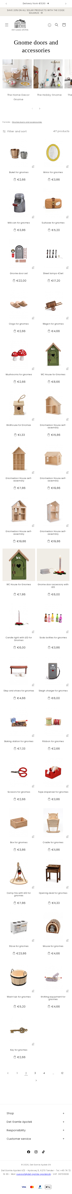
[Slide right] (39, 108)
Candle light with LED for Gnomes (19, 638)
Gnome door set (19, 273)
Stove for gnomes (19, 946)
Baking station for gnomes (18, 741)
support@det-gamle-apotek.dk (33, 1174)
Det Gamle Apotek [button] (19, 1122)
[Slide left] (32, 108)
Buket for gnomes (19, 172)
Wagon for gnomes (53, 324)
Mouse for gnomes (53, 946)
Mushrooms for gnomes (19, 374)
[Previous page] (8, 1073)
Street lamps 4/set (53, 273)
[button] (6, 24)
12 (62, 1073)
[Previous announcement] (6, 3)
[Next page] (36, 1080)
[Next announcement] (65, 3)
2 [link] (26, 1073)
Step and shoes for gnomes (19, 690)
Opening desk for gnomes (53, 893)
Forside (6, 122)
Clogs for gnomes (19, 324)
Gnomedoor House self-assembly (53, 426)
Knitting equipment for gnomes (53, 998)
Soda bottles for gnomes (53, 637)
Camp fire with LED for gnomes (19, 894)
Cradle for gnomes (53, 842)
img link (17, 61)
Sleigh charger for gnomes (53, 690)
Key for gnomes (18, 1050)
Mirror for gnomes (53, 172)
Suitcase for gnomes (53, 222)
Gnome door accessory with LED (53, 585)
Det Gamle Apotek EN (40, 1164)
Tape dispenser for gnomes (53, 792)
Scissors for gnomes (19, 792)
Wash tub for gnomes (19, 996)
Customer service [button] (19, 1139)
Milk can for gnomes (19, 222)
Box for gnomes (18, 842)
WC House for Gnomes (53, 374)
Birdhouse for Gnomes (19, 425)
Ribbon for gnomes (53, 741)
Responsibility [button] (16, 1130)
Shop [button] (10, 1113)
